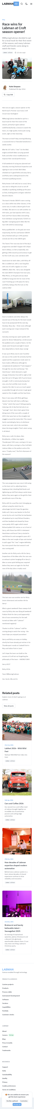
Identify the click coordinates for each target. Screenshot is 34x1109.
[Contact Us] (16, 4)
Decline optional (12, 1101)
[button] (9, 1086)
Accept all (17, 1104)
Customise (24, 1101)
